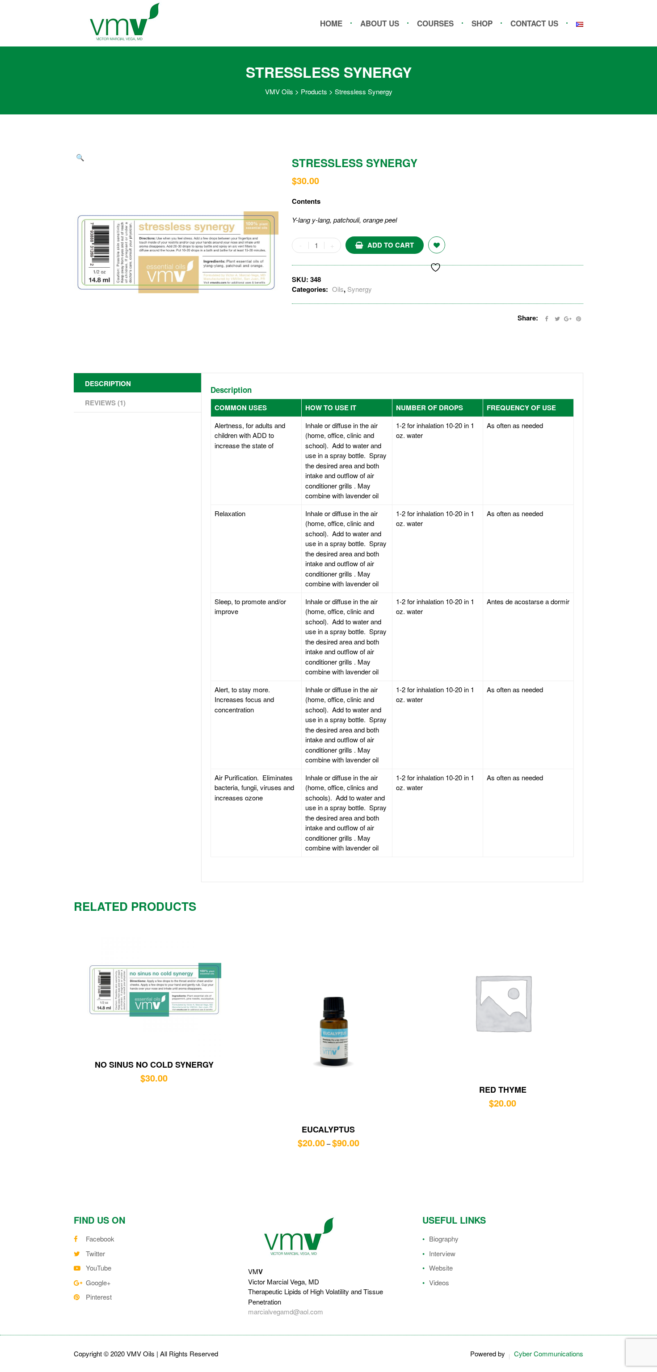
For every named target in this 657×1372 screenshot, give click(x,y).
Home (331, 23)
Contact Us (534, 23)
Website (441, 1267)
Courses (435, 23)
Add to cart (390, 245)
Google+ (98, 1282)
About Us (379, 23)
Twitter (95, 1253)
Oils (338, 289)
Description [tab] (108, 383)
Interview (442, 1253)
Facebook (100, 1238)
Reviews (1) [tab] (105, 403)
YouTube (98, 1267)
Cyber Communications (548, 1353)
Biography (444, 1238)
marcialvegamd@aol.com (285, 1311)
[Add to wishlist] (436, 244)
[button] (80, 157)
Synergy (359, 289)
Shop (482, 23)
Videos (439, 1282)
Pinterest (99, 1296)
